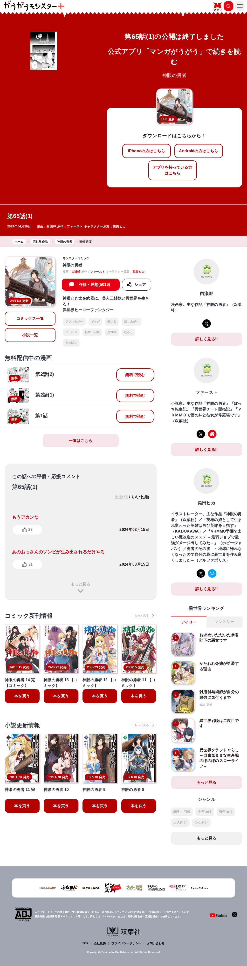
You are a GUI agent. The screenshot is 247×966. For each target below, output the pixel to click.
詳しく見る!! (206, 339)
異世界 (111, 332)
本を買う (22, 696)
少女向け (201, 822)
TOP (85, 943)
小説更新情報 (22, 725)
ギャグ (95, 321)
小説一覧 (30, 335)
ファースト (75, 226)
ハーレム (71, 332)
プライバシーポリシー (126, 943)
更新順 (121, 496)
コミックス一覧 (30, 318)
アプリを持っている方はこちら (172, 170)
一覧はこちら (80, 440)
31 (30, 564)
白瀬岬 (51, 226)
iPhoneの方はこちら (146, 151)
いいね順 (140, 496)
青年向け (226, 812)
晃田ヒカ (119, 226)
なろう (128, 332)
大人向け (180, 822)
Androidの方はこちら (198, 151)
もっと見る (80, 584)
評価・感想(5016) (94, 284)
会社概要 (100, 943)
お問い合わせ (156, 943)
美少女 (111, 321)
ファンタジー (74, 321)
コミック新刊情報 (29, 615)
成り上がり (131, 321)
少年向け (205, 812)
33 (30, 530)
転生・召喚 (92, 332)
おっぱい (71, 342)
